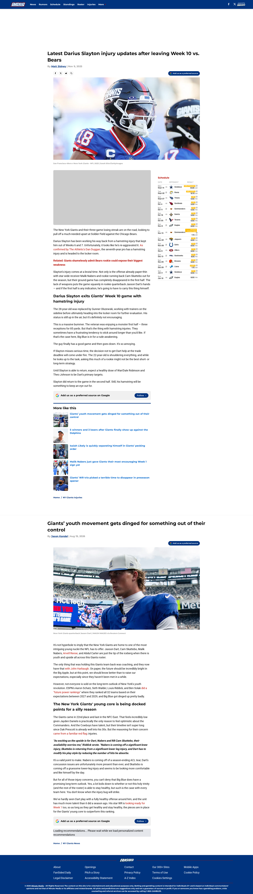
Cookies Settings (162, 878)
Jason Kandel (59, 536)
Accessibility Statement (99, 878)
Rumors (43, 4)
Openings (90, 867)
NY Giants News (71, 843)
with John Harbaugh (77, 668)
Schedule (55, 4)
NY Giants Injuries (72, 497)
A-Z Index (130, 878)
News (33, 4)
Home (56, 497)
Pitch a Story (92, 872)
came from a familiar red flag (70, 733)
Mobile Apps (191, 867)
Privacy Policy (132, 872)
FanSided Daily (62, 872)
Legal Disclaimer (63, 878)
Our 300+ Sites (160, 867)
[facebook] (228, 4)
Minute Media (37, 886)
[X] (235, 4)
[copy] (71, 73)
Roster (80, 4)
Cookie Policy (192, 872)
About (57, 867)
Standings (68, 4)
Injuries (91, 4)
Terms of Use (160, 872)
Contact (129, 867)
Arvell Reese (70, 653)
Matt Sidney (58, 66)
